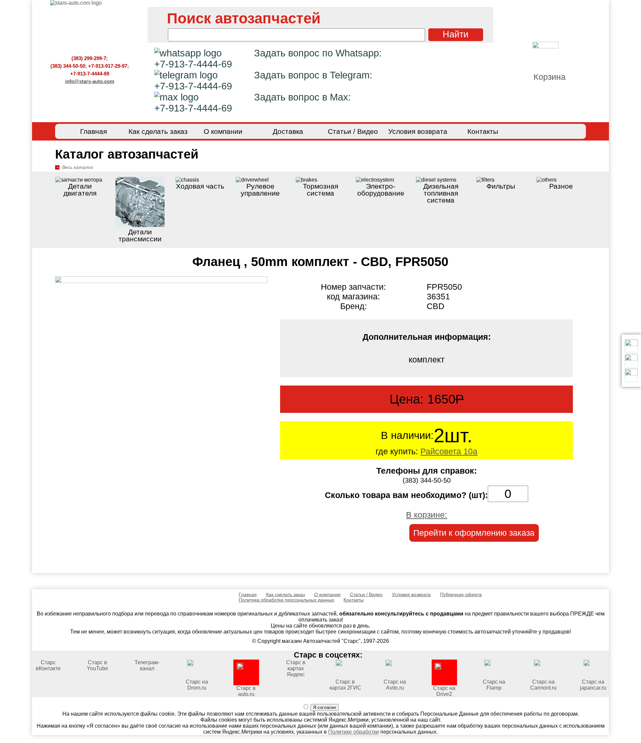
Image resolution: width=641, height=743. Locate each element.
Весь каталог (77, 167)
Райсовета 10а (448, 451)
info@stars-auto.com (89, 81)
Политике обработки (353, 732)
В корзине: (426, 514)
